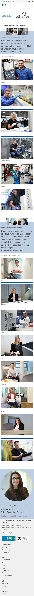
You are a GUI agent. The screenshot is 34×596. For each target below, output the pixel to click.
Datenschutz (5, 588)
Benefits (4, 573)
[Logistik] (17, 199)
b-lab (3, 557)
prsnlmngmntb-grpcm (13, 527)
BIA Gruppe (5, 547)
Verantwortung (6, 577)
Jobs (3, 568)
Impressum (5, 591)
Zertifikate (5, 586)
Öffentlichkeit (5, 584)
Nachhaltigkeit (6, 559)
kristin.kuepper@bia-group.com (14, 516)
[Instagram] (4, 534)
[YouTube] (10, 534)
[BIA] (29, 2)
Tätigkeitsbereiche (7, 575)
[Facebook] (7, 534)
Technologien (6, 552)
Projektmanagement (8, 550)
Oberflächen (5, 554)
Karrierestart (5, 570)
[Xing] (14, 534)
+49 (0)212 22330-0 (8, 1)
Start (3, 565)
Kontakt (4, 593)
